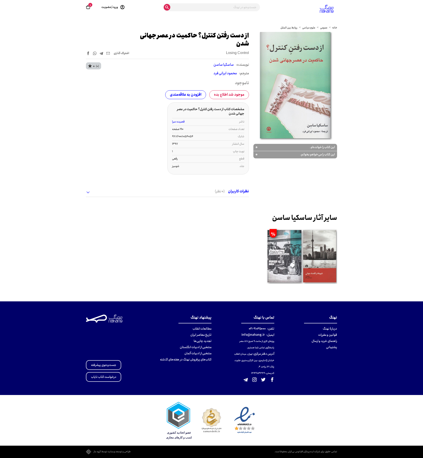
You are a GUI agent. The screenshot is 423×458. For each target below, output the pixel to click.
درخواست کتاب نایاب (103, 377)
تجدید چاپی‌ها (203, 341)
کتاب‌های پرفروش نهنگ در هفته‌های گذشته (186, 359)
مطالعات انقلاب (202, 328)
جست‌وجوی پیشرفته (103, 365)
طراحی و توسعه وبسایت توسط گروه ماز (112, 452)
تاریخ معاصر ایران (201, 334)
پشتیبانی (331, 347)
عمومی (323, 28)
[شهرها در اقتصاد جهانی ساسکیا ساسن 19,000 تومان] (319, 256)
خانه (334, 28)
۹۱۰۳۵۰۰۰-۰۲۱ (257, 328)
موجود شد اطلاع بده (229, 94)
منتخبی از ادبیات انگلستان (196, 347)
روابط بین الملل (288, 28)
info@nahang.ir (253, 334)
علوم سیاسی (308, 28)
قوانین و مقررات (327, 334)
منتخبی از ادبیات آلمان (198, 353)
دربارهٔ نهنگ (330, 328)
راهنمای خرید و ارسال (324, 341)
